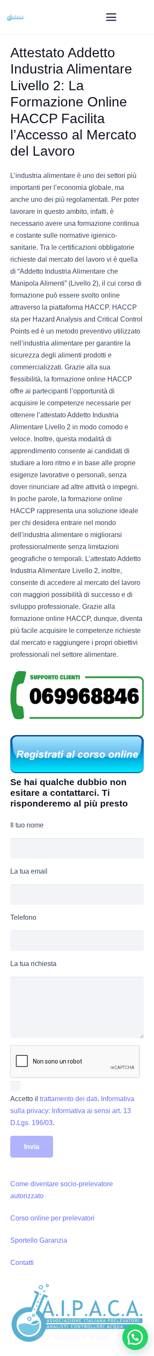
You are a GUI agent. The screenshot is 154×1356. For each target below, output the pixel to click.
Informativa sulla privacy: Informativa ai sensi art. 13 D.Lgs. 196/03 (72, 1110)
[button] (111, 17)
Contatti (22, 1262)
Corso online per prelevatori (52, 1218)
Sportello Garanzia (38, 1240)
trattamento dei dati (69, 1098)
